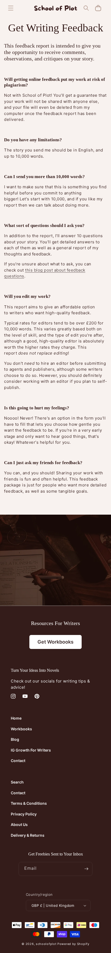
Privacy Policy (24, 814)
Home (16, 718)
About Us (19, 824)
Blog (15, 739)
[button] (11, 8)
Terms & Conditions (29, 803)
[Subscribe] (86, 869)
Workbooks (21, 729)
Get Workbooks (55, 642)
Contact (18, 760)
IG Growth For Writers (31, 750)
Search (17, 782)
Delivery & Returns (27, 835)
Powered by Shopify (73, 944)
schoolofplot (46, 944)
